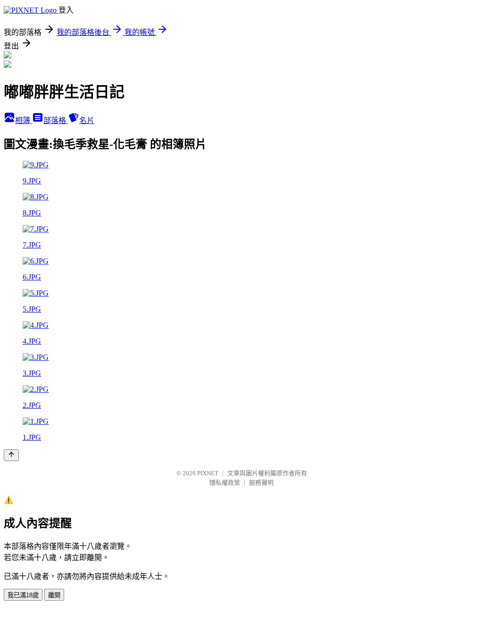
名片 (86, 120)
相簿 (23, 120)
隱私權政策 (224, 482)
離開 (54, 595)
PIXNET (207, 473)
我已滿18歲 (23, 595)
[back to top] (11, 455)
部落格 (55, 120)
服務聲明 (261, 482)
